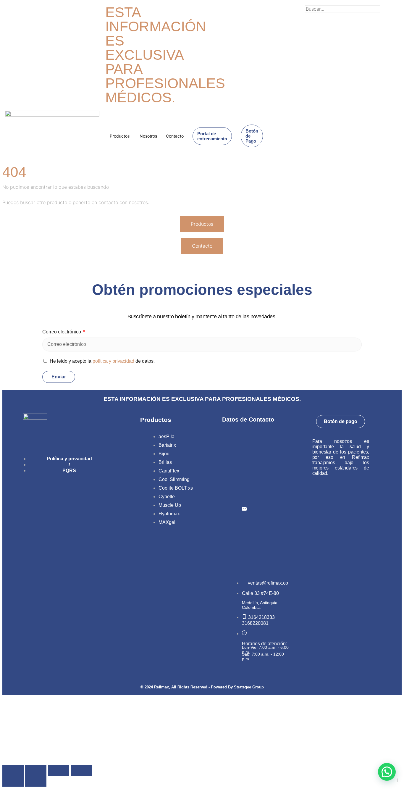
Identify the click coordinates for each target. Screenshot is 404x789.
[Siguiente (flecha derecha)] (35, 781)
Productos (120, 135)
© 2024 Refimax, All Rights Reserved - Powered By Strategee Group (202, 687)
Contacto (175, 135)
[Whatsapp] (84, 491)
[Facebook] (42, 491)
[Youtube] (63, 491)
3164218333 (261, 617)
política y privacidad (113, 361)
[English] (287, 8)
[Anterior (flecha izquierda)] (13, 781)
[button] (352, 15)
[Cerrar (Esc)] (81, 770)
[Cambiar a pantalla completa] (35, 770)
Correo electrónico (62, 331)
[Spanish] (295, 8)
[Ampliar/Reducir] (13, 770)
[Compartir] (58, 770)
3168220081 (255, 623)
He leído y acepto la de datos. (102, 361)
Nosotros (148, 135)
